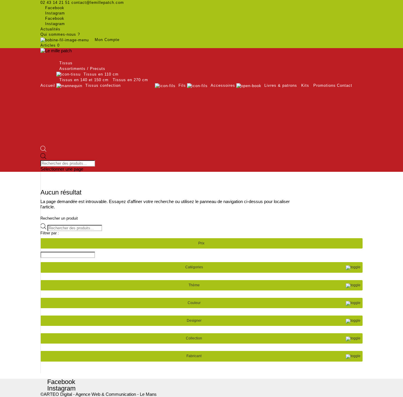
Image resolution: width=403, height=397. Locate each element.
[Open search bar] (43, 150)
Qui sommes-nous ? (60, 34)
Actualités (50, 29)
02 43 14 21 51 (55, 2)
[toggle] (353, 267)
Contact (344, 85)
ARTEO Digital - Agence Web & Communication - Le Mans (100, 394)
